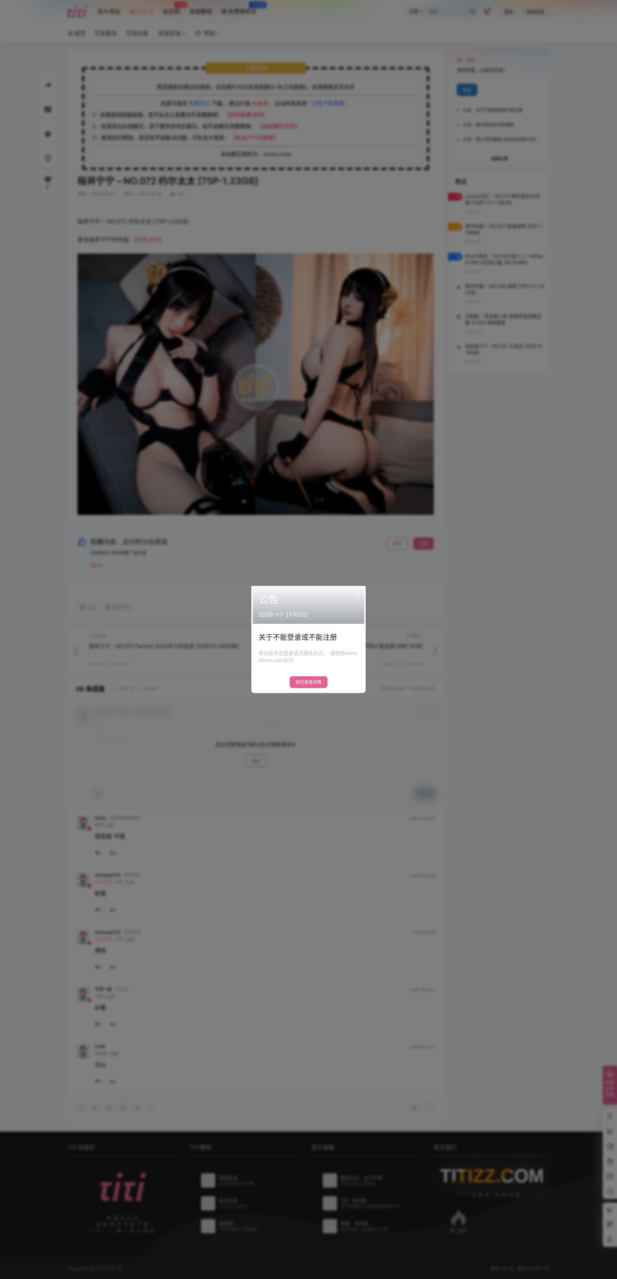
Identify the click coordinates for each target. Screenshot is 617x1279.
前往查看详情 (308, 682)
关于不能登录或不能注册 (298, 637)
